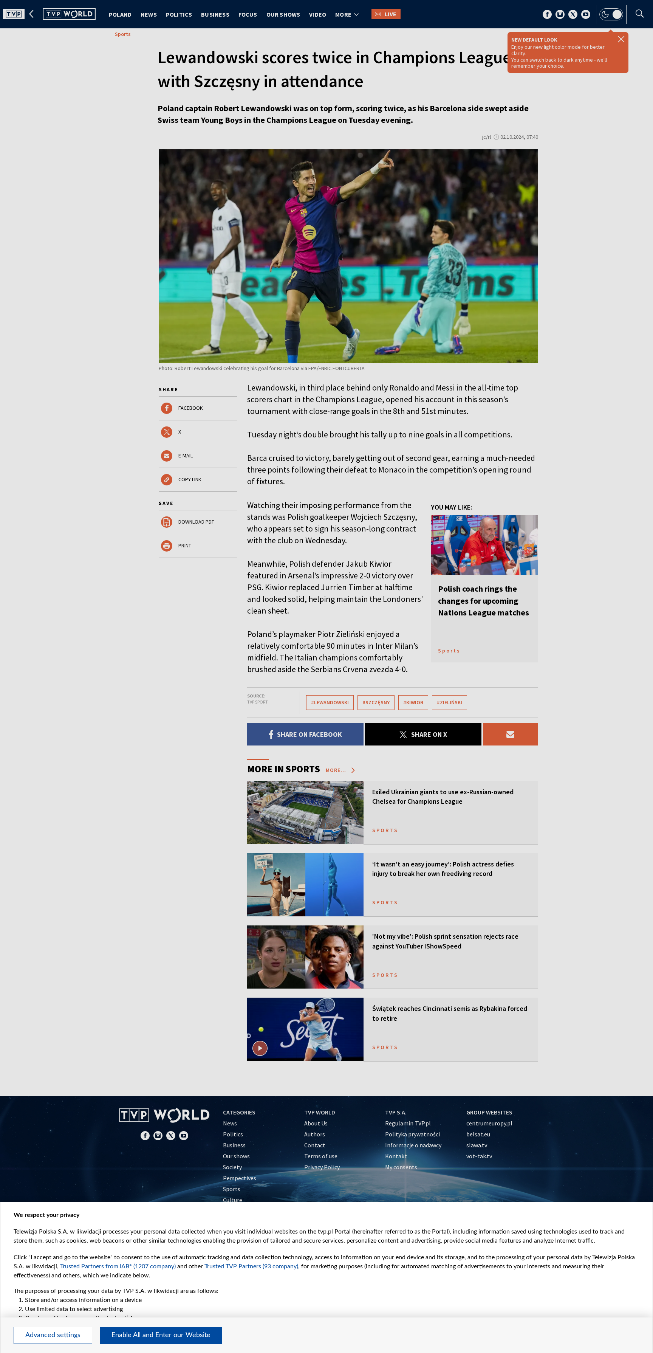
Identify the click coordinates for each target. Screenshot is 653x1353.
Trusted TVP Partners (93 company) (251, 1266)
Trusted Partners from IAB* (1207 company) (118, 1266)
